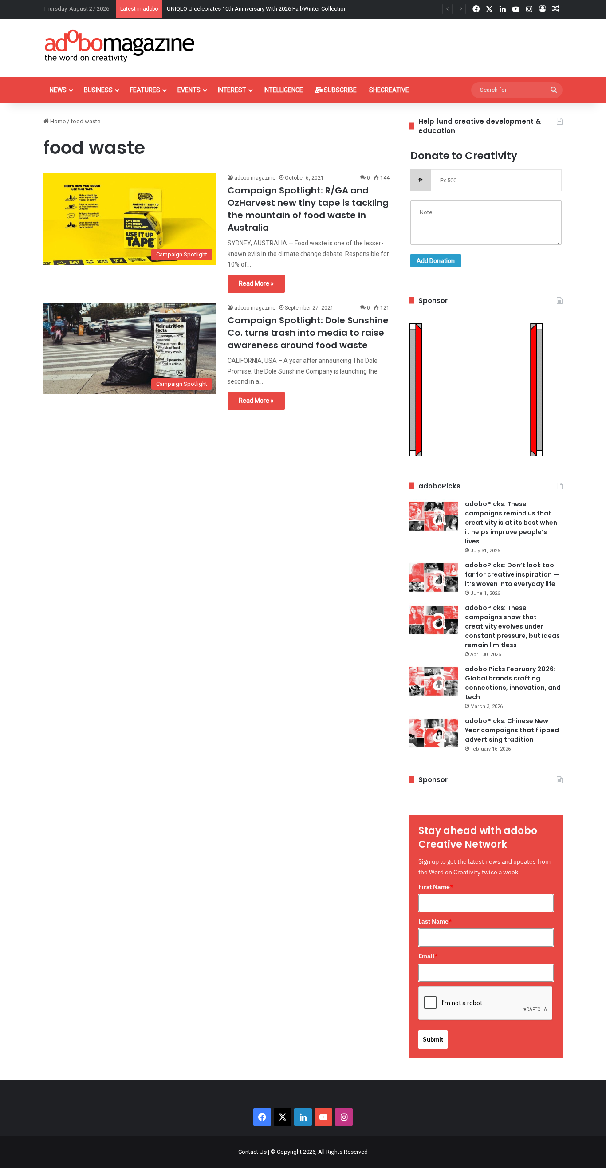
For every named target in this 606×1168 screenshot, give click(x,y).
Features (145, 90)
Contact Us (252, 1151)
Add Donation (436, 260)
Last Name (435, 921)
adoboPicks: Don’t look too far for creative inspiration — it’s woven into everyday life (512, 574)
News (58, 90)
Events (189, 90)
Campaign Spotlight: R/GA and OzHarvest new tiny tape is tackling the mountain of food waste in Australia (308, 209)
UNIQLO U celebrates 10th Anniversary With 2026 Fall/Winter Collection (257, 8)
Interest (232, 90)
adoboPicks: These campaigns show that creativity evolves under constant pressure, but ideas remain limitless (512, 626)
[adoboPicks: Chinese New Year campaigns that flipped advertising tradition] (433, 733)
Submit (433, 1039)
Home (57, 121)
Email (428, 956)
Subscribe (340, 90)
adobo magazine (254, 178)
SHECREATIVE (389, 90)
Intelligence (283, 90)
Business (98, 90)
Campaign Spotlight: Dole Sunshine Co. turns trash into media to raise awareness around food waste (308, 332)
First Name (435, 887)
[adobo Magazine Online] (120, 45)
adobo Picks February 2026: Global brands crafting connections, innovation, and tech (513, 683)
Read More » (256, 283)
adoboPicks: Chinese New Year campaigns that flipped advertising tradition (512, 730)
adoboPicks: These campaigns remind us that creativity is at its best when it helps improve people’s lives (511, 522)
